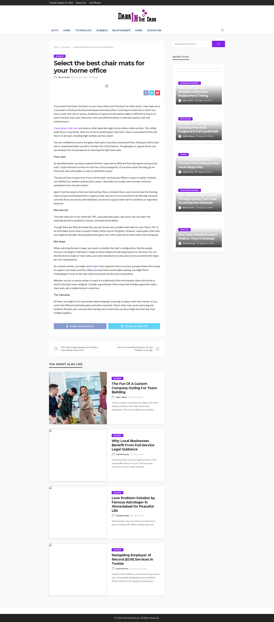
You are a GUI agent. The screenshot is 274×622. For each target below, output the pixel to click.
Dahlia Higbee (189, 136)
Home (66, 30)
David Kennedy (122, 454)
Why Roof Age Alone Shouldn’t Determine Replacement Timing (193, 91)
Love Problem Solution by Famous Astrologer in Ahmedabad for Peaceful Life (133, 504)
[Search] (222, 30)
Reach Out (81, 2)
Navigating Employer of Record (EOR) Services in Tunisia (132, 559)
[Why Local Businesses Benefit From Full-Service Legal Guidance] (78, 455)
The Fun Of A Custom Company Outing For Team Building (134, 388)
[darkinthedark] (136, 16)
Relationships (121, 30)
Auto (54, 30)
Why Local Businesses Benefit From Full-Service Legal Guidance (133, 445)
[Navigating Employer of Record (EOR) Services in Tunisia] (78, 569)
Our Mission (95, 2)
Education (154, 30)
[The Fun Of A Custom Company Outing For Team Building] (78, 398)
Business (102, 30)
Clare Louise (188, 172)
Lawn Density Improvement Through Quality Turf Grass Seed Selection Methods (198, 199)
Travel (183, 154)
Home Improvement (189, 83)
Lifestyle (184, 230)
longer (95, 266)
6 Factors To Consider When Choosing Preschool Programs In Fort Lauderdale (198, 127)
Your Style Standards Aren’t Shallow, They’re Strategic (197, 236)
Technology (83, 30)
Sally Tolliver (121, 397)
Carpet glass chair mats (66, 128)
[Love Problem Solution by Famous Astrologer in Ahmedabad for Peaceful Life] (78, 512)
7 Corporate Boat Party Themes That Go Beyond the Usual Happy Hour (198, 163)
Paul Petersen (122, 568)
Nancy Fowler (64, 77)
